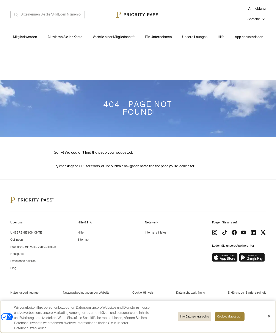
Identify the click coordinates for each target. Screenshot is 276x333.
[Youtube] (243, 232)
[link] (225, 257)
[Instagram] (214, 232)
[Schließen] (269, 316)
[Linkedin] (253, 232)
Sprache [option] (254, 19)
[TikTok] (224, 232)
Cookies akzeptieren (229, 316)
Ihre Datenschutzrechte (194, 316)
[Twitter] (263, 232)
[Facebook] (234, 232)
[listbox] (257, 19)
